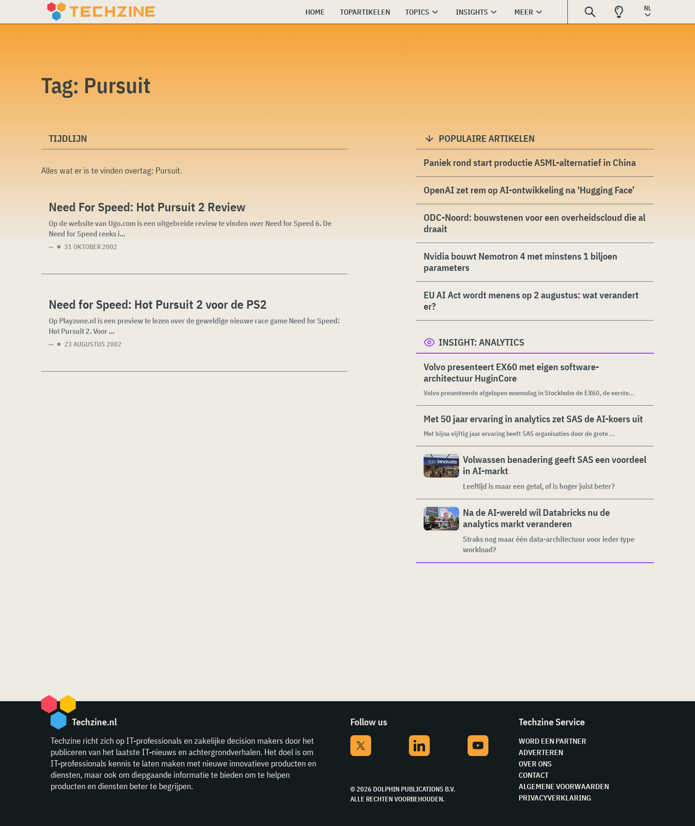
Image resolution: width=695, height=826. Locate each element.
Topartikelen (365, 12)
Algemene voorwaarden (564, 786)
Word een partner (552, 741)
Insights (472, 12)
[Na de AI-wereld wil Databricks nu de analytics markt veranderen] (441, 531)
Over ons (535, 763)
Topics (417, 12)
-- (51, 247)
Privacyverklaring (555, 797)
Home (315, 12)
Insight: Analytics (481, 342)
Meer (523, 12)
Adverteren (541, 752)
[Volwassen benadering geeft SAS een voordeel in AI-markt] (441, 472)
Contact (533, 775)
